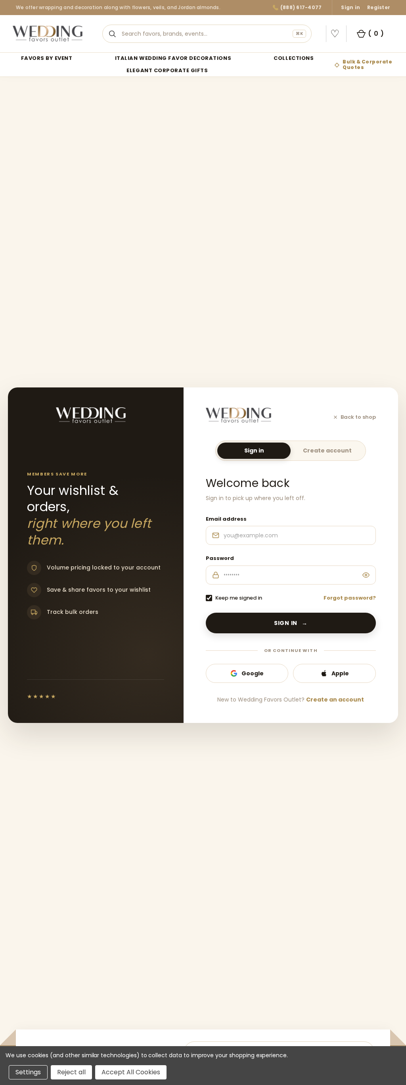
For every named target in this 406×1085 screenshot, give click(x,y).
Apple (340, 673)
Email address (226, 519)
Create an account (335, 700)
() (376, 33)
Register (378, 7)
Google (252, 673)
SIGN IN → (291, 623)
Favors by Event (47, 58)
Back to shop (358, 417)
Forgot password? (350, 598)
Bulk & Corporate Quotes (367, 64)
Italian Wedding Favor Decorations (173, 58)
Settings (28, 1072)
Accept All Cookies (131, 1072)
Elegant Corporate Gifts (167, 70)
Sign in (350, 7)
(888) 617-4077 (301, 7)
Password (220, 558)
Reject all (71, 1072)
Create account (327, 450)
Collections (294, 58)
